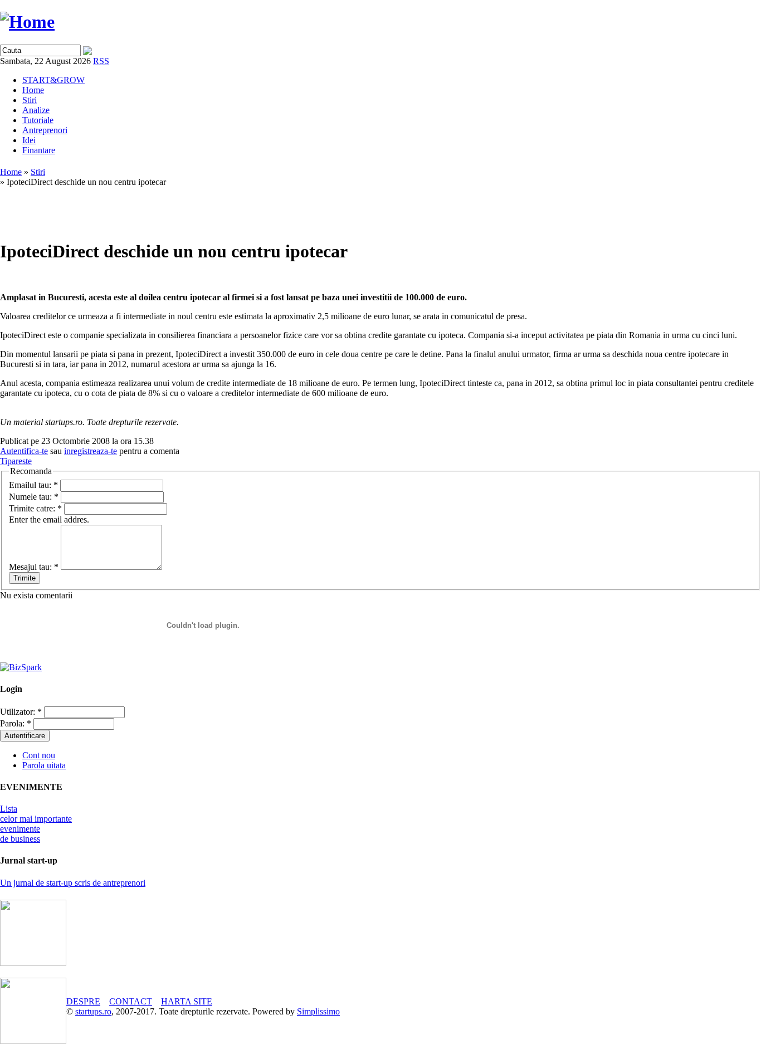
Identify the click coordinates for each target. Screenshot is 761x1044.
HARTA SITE (186, 1001)
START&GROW (53, 80)
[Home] (27, 22)
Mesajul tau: (33, 567)
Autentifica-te (24, 451)
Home (33, 90)
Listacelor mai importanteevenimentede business (36, 823)
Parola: (15, 723)
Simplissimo (318, 1011)
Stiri (29, 100)
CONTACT (130, 1001)
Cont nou (38, 755)
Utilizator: (21, 711)
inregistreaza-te (90, 451)
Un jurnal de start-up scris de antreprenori (72, 882)
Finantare (38, 150)
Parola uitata (44, 765)
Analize (36, 110)
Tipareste (16, 461)
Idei (29, 140)
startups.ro (93, 1011)
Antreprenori (44, 130)
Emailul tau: (33, 485)
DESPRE (83, 1001)
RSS (101, 61)
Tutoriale (37, 120)
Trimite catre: (35, 508)
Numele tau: (33, 496)
